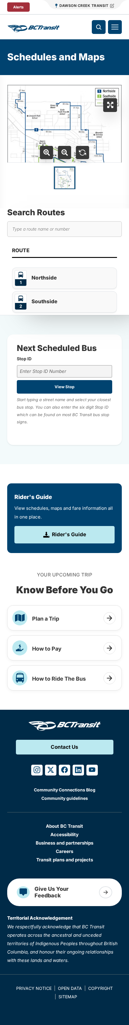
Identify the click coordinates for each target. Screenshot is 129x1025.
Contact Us (64, 747)
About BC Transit (64, 826)
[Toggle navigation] (115, 27)
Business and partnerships (64, 843)
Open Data (70, 988)
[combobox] (64, 371)
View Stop (64, 386)
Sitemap (67, 996)
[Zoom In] (46, 152)
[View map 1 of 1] (64, 178)
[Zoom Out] (64, 152)
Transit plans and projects (64, 860)
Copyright (100, 988)
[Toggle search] (99, 27)
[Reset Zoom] (82, 152)
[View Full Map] (110, 105)
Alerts (18, 7)
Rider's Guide (69, 534)
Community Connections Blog (64, 789)
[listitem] (64, 278)
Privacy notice (34, 988)
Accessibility (64, 834)
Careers (64, 851)
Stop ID (24, 358)
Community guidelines (64, 798)
